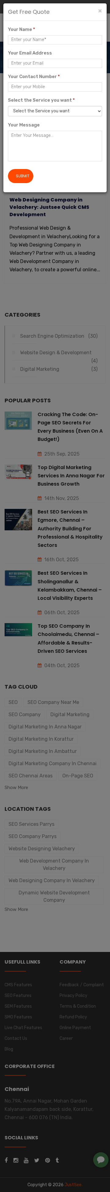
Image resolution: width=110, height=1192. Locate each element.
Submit (22, 176)
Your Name (21, 29)
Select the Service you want (41, 100)
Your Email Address (30, 53)
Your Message (24, 125)
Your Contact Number (34, 76)
